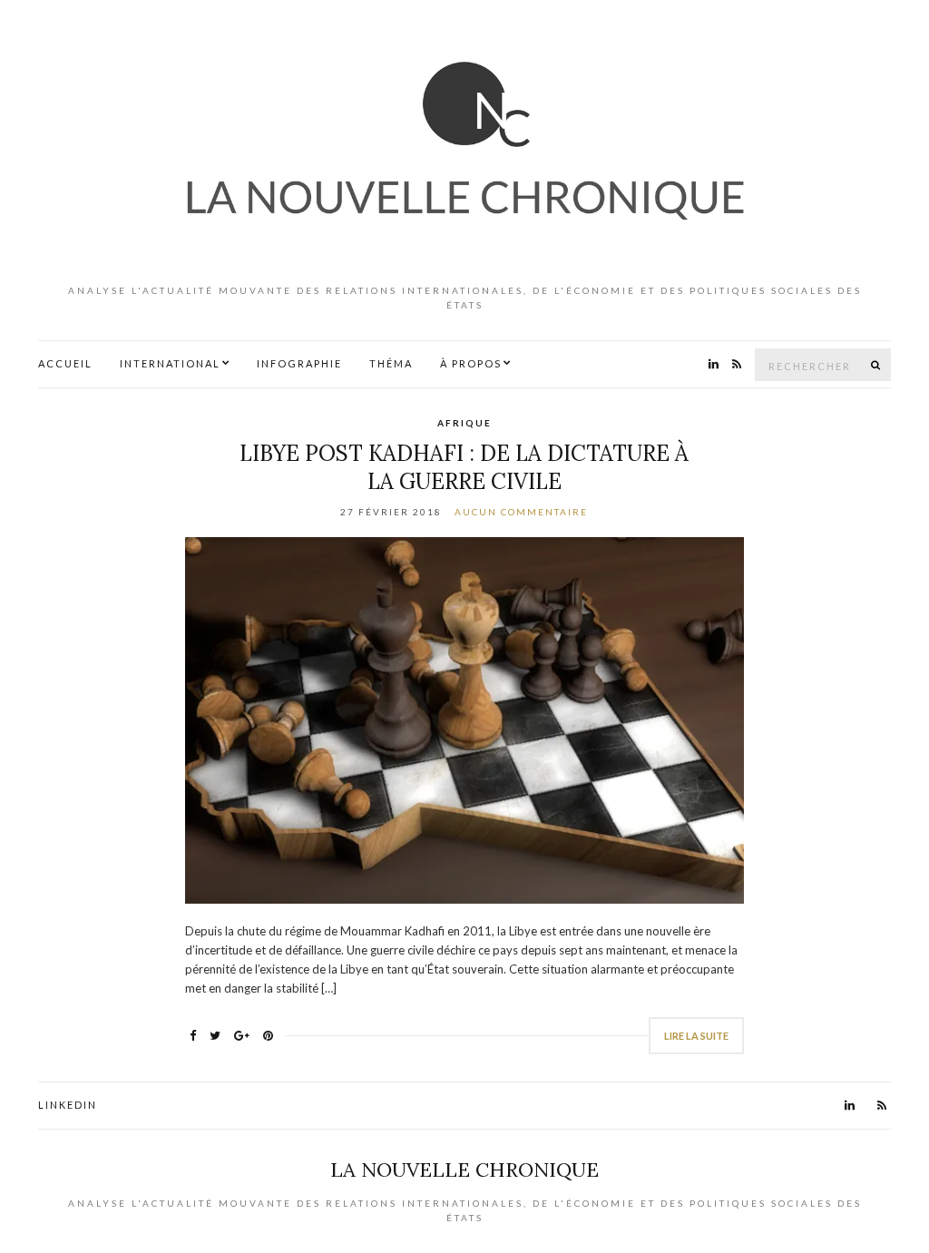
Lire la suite (696, 1036)
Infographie (299, 363)
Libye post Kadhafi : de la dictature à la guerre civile (464, 467)
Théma (391, 363)
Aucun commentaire (521, 511)
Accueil (65, 363)
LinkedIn (67, 1105)
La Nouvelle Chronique (464, 1169)
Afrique (464, 422)
